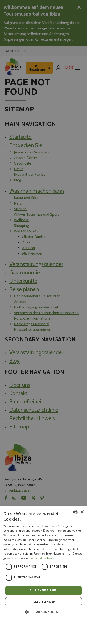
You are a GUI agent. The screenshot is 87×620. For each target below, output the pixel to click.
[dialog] (43, 563)
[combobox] (75, 512)
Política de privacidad (43, 558)
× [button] (82, 512)
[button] (43, 612)
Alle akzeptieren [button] (43, 590)
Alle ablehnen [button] (43, 602)
